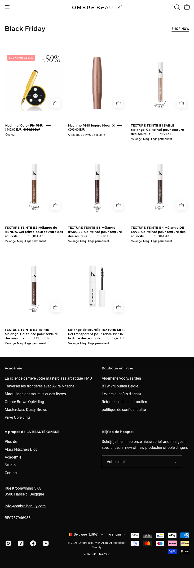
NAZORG (104, 554)
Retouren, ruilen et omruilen (124, 402)
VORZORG (90, 554)
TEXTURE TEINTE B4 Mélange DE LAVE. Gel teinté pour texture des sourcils (158, 232)
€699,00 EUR (76, 129)
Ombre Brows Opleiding (24, 402)
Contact (11, 473)
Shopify (96, 547)
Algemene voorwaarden (121, 378)
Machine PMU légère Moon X (91, 125)
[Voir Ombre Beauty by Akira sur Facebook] (33, 543)
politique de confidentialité (124, 409)
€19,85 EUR (167, 134)
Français (115, 534)
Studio (10, 465)
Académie (13, 368)
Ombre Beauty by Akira (93, 543)
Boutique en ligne (117, 368)
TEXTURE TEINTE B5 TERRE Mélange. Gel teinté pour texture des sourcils (31, 334)
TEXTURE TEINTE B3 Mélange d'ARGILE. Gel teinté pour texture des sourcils (95, 232)
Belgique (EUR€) (86, 534)
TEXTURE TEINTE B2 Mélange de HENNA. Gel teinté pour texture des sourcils (34, 232)
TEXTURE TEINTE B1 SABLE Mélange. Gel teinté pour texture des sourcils (157, 129)
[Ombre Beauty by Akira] (97, 7)
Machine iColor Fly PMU (24, 125)
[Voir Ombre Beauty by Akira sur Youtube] (45, 543)
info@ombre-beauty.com (25, 506)
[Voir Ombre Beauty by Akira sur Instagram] (8, 543)
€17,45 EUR (117, 338)
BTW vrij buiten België (120, 386)
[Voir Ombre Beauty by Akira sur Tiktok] (20, 543)
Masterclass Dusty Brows (26, 409)
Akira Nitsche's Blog (21, 449)
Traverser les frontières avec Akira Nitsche (39, 386)
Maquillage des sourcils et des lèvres (35, 394)
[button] (176, 7)
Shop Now (180, 29)
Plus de (11, 441)
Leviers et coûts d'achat (121, 394)
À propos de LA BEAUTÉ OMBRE (32, 432)
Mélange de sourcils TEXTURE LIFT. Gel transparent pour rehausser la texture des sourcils (96, 334)
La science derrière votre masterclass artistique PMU (48, 378)
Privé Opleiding (17, 417)
